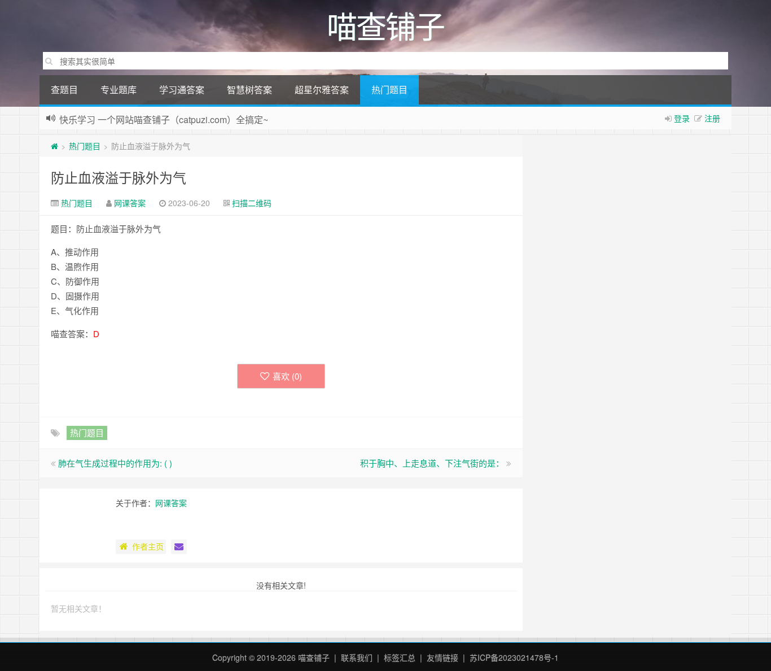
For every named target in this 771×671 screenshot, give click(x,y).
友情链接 (442, 657)
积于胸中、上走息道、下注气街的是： (432, 463)
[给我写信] (179, 546)
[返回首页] (54, 145)
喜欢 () (287, 376)
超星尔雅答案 (322, 89)
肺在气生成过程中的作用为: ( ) (115, 463)
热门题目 (389, 89)
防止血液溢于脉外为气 (118, 177)
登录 (682, 118)
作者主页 (148, 546)
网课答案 (130, 202)
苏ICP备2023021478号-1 (514, 657)
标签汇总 (399, 657)
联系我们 (357, 657)
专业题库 (118, 89)
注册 (712, 118)
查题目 (64, 89)
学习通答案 (181, 89)
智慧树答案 (249, 89)
